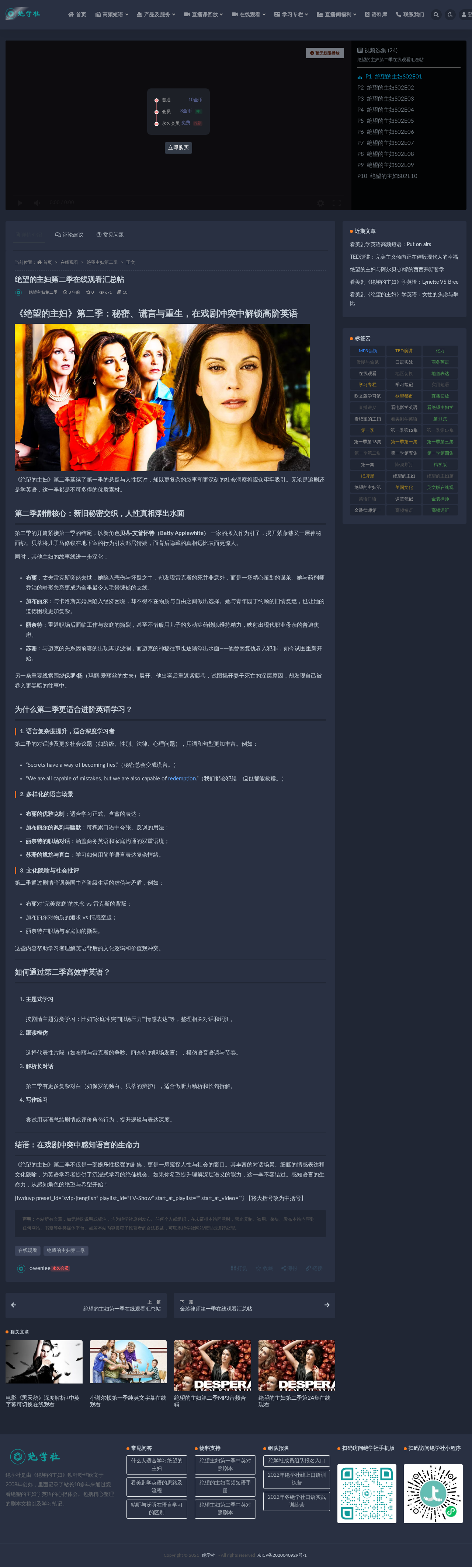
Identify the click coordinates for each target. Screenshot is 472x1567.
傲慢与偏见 (368, 362)
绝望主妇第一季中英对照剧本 (225, 1464)
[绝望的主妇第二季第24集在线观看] (297, 1378)
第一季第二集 (367, 453)
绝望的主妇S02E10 (387, 176)
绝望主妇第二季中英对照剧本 (225, 1509)
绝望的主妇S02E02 (385, 88)
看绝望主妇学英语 (440, 409)
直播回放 (440, 396)
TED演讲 (404, 351)
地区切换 (404, 373)
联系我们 (413, 14)
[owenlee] (19, 292)
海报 (292, 1268)
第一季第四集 (440, 453)
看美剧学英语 (404, 419)
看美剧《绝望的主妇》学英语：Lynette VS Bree (404, 282)
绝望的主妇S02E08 (385, 154)
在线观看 (69, 262)
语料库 (379, 14)
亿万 (440, 351)
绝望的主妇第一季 (440, 477)
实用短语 (440, 384)
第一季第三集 (440, 442)
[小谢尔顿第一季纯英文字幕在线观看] (128, 1361)
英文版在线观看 (440, 489)
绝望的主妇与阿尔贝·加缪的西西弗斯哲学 (397, 269)
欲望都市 (404, 396)
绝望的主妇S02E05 (385, 121)
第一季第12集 (404, 430)
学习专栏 (367, 384)
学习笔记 (404, 384)
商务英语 (440, 362)
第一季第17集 (440, 430)
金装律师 (440, 499)
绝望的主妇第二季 (66, 1250)
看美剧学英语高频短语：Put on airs (390, 244)
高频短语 (404, 510)
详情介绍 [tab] (31, 235)
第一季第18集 (367, 442)
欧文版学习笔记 (367, 397)
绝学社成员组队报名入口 (296, 1460)
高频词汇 (440, 510)
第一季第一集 (404, 442)
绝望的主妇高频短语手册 (225, 1486)
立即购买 (178, 147)
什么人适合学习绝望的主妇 (157, 1464)
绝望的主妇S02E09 (385, 165)
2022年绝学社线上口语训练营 (297, 1479)
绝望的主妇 (404, 476)
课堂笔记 (404, 499)
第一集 (367, 464)
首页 (81, 14)
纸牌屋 (367, 476)
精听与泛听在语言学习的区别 (157, 1509)
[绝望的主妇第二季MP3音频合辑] (212, 1378)
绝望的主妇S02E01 (393, 77)
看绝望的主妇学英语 (367, 420)
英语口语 (367, 499)
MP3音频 (368, 351)
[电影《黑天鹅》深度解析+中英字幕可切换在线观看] (44, 1362)
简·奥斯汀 (404, 464)
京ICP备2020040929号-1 (282, 1555)
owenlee (49, 1268)
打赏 (241, 1268)
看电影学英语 (404, 407)
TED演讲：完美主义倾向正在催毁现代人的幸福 (404, 257)
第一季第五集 (404, 453)
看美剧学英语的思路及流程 (157, 1486)
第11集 (440, 419)
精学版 (440, 464)
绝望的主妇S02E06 (385, 132)
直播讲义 (367, 407)
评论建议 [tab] (73, 235)
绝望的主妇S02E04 (385, 110)
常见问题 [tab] (113, 235)
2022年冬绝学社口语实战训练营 (297, 1501)
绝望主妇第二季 (102, 262)
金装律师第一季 (367, 511)
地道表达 (440, 373)
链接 (317, 1268)
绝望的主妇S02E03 (385, 99)
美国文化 (404, 487)
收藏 (267, 1268)
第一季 (367, 430)
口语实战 (404, 362)
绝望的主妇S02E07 (385, 143)
